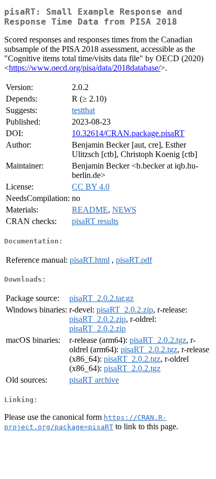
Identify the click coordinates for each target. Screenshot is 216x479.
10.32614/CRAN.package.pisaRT (128, 133)
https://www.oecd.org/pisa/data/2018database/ (84, 67)
